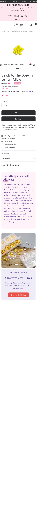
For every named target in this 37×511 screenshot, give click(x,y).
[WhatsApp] (16, 165)
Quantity (4, 101)
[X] (10, 165)
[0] (34, 25)
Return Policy (5, 159)
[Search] (30, 25)
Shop (8, 31)
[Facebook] (7, 165)
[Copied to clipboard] (18, 165)
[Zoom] (32, 36)
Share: (3, 165)
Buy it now (18, 119)
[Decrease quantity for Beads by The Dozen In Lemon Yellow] (3, 105)
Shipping (3, 86)
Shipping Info (5, 153)
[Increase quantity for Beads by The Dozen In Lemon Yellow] (9, 105)
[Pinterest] (13, 165)
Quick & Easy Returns (18, 1)
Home (3, 31)
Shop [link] (16, 19)
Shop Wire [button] (18, 297)
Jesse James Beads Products (19, 31)
